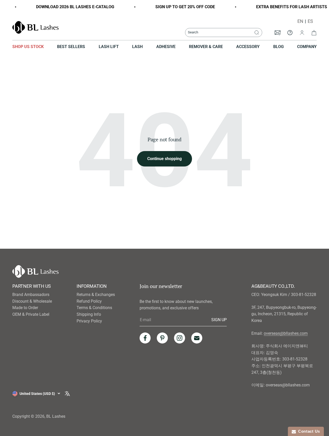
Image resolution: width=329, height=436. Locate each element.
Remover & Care (206, 46)
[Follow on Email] (196, 338)
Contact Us (308, 431)
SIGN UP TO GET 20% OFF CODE (182, 6)
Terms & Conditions (94, 307)
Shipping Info (89, 314)
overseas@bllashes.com (286, 333)
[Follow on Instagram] (179, 338)
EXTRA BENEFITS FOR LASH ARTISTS (288, 6)
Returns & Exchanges (96, 294)
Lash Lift (109, 46)
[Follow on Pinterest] (162, 338)
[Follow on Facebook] (145, 338)
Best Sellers (71, 46)
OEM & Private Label (30, 314)
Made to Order (25, 307)
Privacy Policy (89, 321)
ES (310, 21)
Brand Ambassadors (30, 294)
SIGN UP (219, 319)
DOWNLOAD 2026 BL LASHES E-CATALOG (72, 6)
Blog (278, 46)
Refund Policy (89, 301)
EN (300, 21)
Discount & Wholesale (32, 301)
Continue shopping (164, 158)
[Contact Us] (290, 32)
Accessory (248, 46)
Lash (137, 46)
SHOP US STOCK (28, 46)
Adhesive (166, 46)
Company (307, 46)
